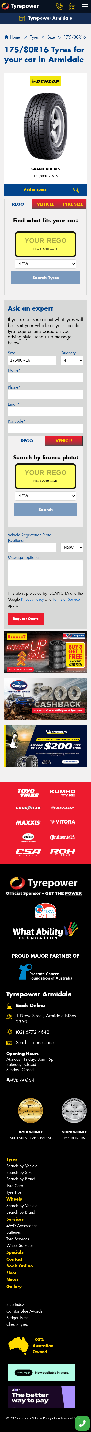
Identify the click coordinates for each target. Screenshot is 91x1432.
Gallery (14, 1286)
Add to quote (35, 189)
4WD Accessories (21, 1225)
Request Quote (26, 618)
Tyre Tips (13, 1192)
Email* (14, 404)
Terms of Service (66, 599)
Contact (14, 1259)
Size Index (15, 1304)
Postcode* (17, 421)
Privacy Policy (32, 599)
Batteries (13, 1232)
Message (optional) (24, 557)
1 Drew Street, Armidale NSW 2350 (46, 1019)
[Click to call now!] (59, 6)
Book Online (19, 1266)
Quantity (68, 353)
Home (14, 37)
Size (11, 353)
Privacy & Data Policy (36, 1418)
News (12, 1279)
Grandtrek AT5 (45, 169)
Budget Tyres (17, 1317)
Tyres (11, 1159)
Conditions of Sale (67, 1418)
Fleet (11, 1273)
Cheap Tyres (17, 1324)
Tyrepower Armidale (49, 18)
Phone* (14, 387)
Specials (15, 1252)
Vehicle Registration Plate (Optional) (29, 537)
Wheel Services (19, 1245)
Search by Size (19, 1172)
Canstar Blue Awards (24, 1311)
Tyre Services (17, 1239)
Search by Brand (20, 1179)
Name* (14, 370)
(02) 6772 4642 (32, 1032)
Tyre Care (14, 1185)
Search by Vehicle (21, 1166)
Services (15, 1219)
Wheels (14, 1199)
